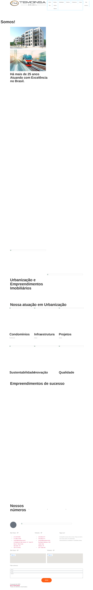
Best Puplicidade (15, 585)
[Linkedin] (71, 545)
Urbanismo (74, 2)
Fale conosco (86, 4)
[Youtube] (67, 545)
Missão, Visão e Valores (55, 5)
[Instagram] (61, 545)
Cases (80, 2)
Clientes (68, 2)
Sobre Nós (50, 4)
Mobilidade (61, 2)
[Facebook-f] (64, 545)
